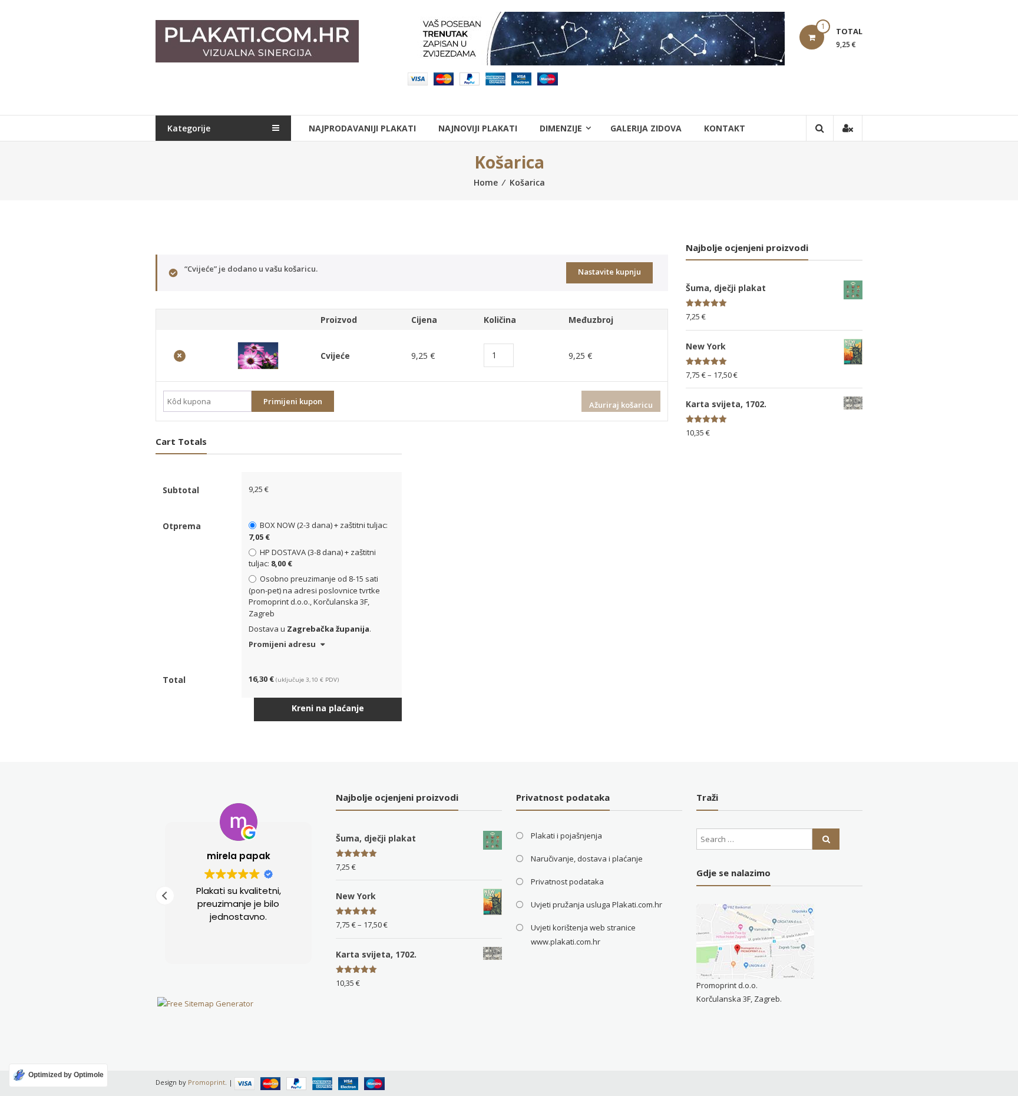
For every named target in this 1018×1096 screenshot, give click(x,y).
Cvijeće (335, 355)
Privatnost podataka (567, 881)
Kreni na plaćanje (328, 708)
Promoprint (206, 1082)
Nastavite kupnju (609, 271)
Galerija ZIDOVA (646, 128)
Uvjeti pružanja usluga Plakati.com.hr (596, 904)
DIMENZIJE (561, 128)
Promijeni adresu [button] (282, 644)
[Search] (825, 839)
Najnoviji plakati (477, 128)
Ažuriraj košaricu (621, 405)
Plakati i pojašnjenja (566, 835)
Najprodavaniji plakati (362, 128)
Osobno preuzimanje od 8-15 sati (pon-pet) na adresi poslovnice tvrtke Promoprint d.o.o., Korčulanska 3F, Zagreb (314, 596)
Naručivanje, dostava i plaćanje (587, 858)
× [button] (179, 356)
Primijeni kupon (292, 401)
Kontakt (724, 128)
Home (486, 182)
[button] (165, 895)
